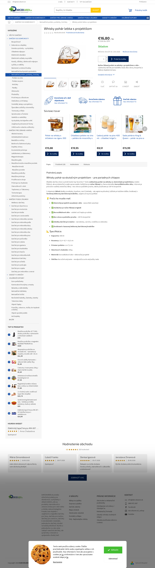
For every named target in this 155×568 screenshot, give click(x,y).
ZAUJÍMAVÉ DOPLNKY (16, 278)
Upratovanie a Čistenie (20, 114)
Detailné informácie (105, 75)
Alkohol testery (17, 134)
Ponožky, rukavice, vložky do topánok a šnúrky (25, 308)
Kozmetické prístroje (19, 150)
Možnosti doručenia (130, 52)
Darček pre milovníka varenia (22, 219)
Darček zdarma (74, 507)
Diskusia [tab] (87, 164)
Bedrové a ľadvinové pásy (21, 143)
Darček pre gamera (19, 245)
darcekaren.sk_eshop (136, 510)
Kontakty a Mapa (75, 516)
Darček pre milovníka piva (21, 235)
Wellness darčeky (18, 202)
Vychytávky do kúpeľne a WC (22, 120)
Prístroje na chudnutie (20, 183)
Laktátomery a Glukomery (21, 153)
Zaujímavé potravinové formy (22, 124)
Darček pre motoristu (19, 209)
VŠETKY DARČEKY (15, 35)
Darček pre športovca (20, 206)
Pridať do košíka (120, 59)
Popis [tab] (48, 164)
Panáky (14, 88)
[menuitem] (14, 18)
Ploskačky (15, 94)
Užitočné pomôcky (18, 196)
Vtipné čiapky (16, 304)
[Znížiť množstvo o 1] (106, 60)
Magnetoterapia (17, 157)
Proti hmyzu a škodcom (20, 97)
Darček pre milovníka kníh (21, 255)
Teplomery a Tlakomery (20, 189)
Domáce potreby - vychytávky (22, 48)
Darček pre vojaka (18, 268)
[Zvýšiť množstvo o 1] (106, 57)
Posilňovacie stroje (19, 179)
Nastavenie (57, 562)
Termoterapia (17, 193)
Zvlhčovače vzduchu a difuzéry (23, 127)
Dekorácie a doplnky (19, 45)
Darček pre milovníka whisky (22, 229)
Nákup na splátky (75, 501)
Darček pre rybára (18, 242)
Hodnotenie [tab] (74, 164)
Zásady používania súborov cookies (107, 521)
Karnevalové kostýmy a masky (23, 285)
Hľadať (96, 10)
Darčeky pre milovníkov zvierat (23, 271)
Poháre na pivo (17, 81)
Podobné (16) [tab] (60, 164)
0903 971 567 (132, 503)
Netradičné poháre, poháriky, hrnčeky (25, 74)
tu (62, 554)
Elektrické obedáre (19, 55)
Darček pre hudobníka (20, 248)
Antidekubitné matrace (20, 137)
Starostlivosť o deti (19, 186)
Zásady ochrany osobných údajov (106, 516)
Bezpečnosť (16, 42)
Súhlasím (114, 550)
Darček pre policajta (19, 265)
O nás (60, 2)
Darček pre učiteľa (18, 261)
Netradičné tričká (18, 294)
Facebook (132, 507)
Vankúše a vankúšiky (19, 117)
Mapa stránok (74, 510)
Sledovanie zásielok (76, 513)
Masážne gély (17, 160)
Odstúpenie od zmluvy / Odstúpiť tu (105, 507)
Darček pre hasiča (18, 252)
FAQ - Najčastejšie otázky (78, 519)
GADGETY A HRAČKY (16, 275)
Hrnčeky (15, 84)
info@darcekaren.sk (135, 500)
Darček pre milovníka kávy (21, 225)
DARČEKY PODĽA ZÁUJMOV (18, 199)
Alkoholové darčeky (19, 258)
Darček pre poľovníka (19, 239)
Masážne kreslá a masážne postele (24, 163)
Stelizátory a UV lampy (20, 101)
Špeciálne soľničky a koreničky (23, 107)
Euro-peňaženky (17, 281)
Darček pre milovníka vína (21, 232)
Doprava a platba (75, 504)
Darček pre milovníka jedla (21, 222)
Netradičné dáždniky (19, 291)
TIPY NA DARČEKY (86, 2)
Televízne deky (17, 301)
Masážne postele (18, 170)
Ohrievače (15, 91)
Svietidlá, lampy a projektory (22, 104)
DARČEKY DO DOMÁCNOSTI (19, 38)
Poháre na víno (17, 78)
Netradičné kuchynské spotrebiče (24, 71)
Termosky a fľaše (18, 111)
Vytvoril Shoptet (141, 563)
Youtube (131, 514)
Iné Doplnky (16, 316)
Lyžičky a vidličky (18, 65)
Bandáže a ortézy (18, 140)
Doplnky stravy (17, 147)
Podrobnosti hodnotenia (75, 33)
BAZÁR (11, 319)
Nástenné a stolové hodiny (21, 68)
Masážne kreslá (18, 166)
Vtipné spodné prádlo (19, 313)
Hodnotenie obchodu (77, 444)
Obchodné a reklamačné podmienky (106, 502)
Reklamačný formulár (104, 511)
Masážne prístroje (18, 176)
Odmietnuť (113, 558)
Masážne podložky (18, 173)
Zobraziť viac (77, 477)
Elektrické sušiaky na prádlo (22, 58)
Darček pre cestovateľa (20, 216)
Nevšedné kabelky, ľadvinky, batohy (25, 298)
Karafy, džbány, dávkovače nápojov (25, 61)
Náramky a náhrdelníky (20, 288)
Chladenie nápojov (18, 51)
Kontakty (71, 2)
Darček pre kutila (18, 212)
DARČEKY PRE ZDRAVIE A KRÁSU (20, 130)
